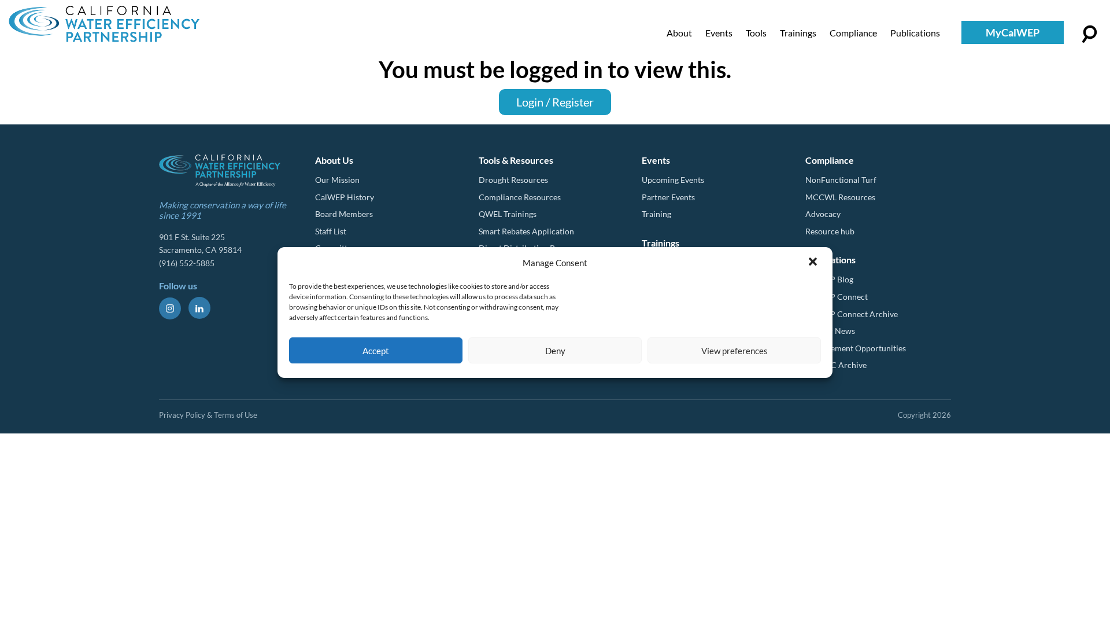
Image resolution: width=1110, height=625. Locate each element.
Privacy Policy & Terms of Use (208, 415)
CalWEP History (344, 197)
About (679, 32)
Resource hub (829, 231)
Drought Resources (513, 180)
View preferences (734, 350)
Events (718, 32)
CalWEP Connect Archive (851, 314)
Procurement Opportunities (855, 348)
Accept (375, 350)
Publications (915, 32)
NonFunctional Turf (840, 180)
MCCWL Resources (840, 197)
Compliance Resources (520, 197)
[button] (814, 263)
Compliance (853, 32)
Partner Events (668, 197)
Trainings (798, 32)
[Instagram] (170, 308)
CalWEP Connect (836, 297)
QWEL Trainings (507, 214)
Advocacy (823, 214)
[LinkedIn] (199, 308)
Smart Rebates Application (526, 231)
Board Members (344, 214)
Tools (756, 32)
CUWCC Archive (836, 365)
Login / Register (555, 102)
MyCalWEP (1012, 32)
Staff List (330, 231)
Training (656, 214)
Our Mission (337, 180)
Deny (555, 350)
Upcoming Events (673, 180)
